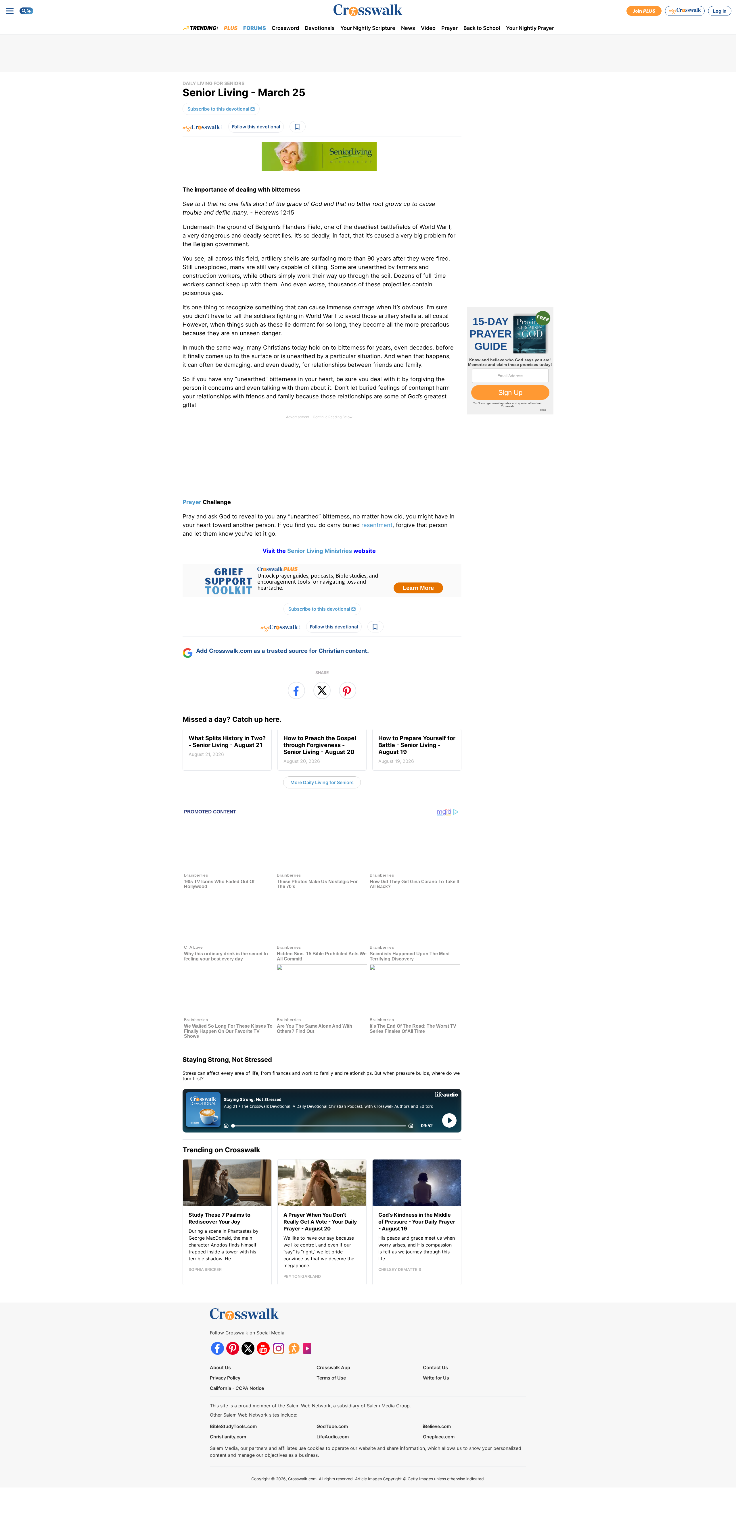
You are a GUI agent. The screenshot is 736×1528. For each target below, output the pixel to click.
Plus (230, 28)
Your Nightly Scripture (367, 28)
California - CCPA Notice (237, 1388)
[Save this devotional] (298, 126)
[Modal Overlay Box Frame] (322, 580)
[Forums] (293, 1348)
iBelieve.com (437, 1426)
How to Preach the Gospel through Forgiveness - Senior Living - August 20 (319, 749)
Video (428, 28)
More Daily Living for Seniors (322, 782)
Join (644, 11)
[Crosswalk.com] (368, 10)
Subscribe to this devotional (218, 109)
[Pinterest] (232, 1348)
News (408, 28)
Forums (254, 28)
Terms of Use (331, 1378)
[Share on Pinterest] (347, 690)
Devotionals (320, 28)
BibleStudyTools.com (233, 1426)
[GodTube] (308, 1348)
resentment (376, 525)
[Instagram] (278, 1348)
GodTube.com (332, 1426)
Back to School (481, 28)
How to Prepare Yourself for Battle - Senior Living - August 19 (416, 749)
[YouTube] (263, 1348)
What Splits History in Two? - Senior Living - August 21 (227, 746)
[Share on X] (322, 690)
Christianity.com (228, 1437)
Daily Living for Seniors (213, 83)
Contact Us (435, 1367)
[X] (247, 1348)
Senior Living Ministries (319, 550)
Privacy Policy (225, 1378)
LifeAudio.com (333, 1437)
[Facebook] (217, 1348)
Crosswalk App (333, 1367)
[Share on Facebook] (296, 690)
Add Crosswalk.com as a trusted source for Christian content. (282, 651)
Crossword (285, 28)
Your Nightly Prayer (530, 28)
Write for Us (436, 1378)
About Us (220, 1367)
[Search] (26, 11)
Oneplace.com (439, 1437)
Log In (720, 11)
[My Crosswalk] (685, 11)
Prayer (449, 28)
